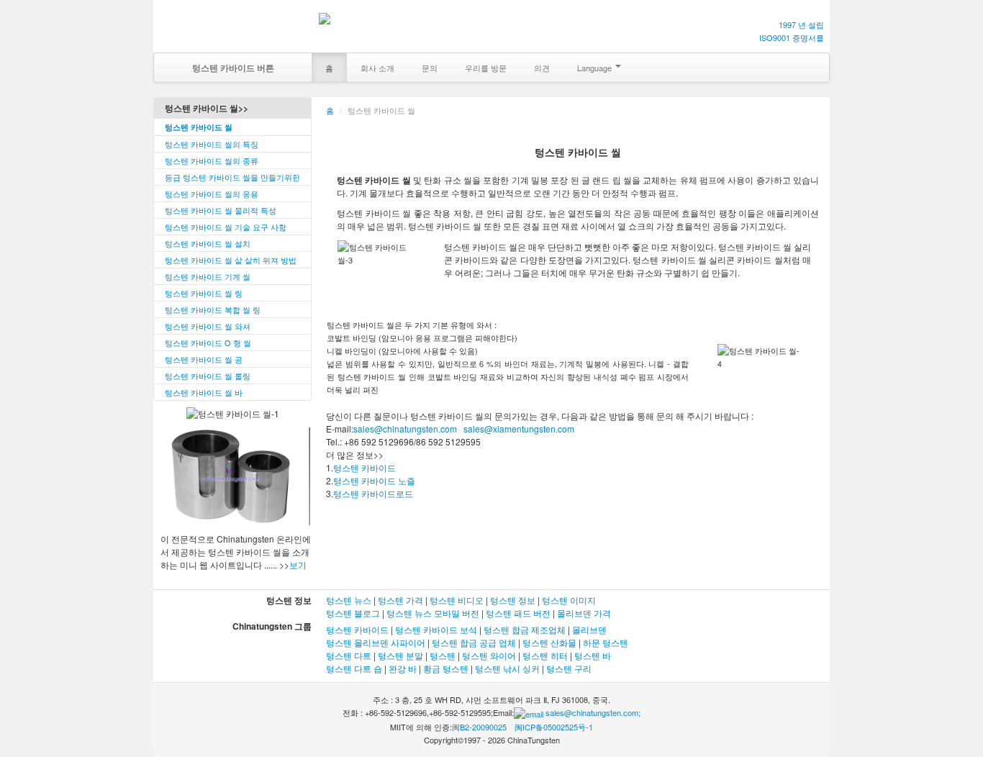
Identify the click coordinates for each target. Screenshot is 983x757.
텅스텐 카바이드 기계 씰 (207, 276)
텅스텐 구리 (569, 668)
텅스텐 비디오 (457, 600)
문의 (430, 67)
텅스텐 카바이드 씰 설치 (207, 243)
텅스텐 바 (592, 655)
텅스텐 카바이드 (364, 467)
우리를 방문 (486, 67)
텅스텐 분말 (400, 655)
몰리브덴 (589, 629)
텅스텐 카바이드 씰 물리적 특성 (220, 210)
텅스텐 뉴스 (348, 600)
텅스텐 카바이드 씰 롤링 (207, 375)
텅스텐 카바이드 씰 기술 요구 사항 (225, 226)
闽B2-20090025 (479, 727)
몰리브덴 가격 (584, 613)
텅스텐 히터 (545, 655)
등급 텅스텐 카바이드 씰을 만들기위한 (232, 177)
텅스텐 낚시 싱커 (507, 668)
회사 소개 (377, 67)
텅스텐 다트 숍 (355, 668)
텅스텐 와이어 (489, 655)
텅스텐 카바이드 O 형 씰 (208, 342)
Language (595, 67)
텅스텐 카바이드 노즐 (374, 480)
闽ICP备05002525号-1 (554, 727)
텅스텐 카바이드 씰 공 (204, 359)
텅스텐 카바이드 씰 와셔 (207, 326)
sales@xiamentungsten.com (517, 428)
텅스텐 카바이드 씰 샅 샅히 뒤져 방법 (230, 260)
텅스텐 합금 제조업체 (525, 629)
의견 (542, 67)
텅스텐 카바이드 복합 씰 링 (213, 309)
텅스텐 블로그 (353, 613)
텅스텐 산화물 (549, 642)
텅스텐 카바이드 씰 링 (204, 293)
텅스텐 (443, 655)
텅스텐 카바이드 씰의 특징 (211, 144)
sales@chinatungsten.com (405, 428)
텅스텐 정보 (512, 600)
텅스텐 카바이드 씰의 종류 (211, 160)
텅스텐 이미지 (569, 600)
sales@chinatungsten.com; (591, 712)
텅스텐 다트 (348, 655)
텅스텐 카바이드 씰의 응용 (211, 193)
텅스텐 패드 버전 (518, 613)
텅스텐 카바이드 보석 (436, 629)
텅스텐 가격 (400, 600)
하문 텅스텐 (605, 642)
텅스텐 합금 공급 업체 (474, 642)
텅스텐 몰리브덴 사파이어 (375, 642)
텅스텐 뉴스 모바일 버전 (432, 613)
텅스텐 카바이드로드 (373, 493)
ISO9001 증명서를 (791, 37)
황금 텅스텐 (445, 668)
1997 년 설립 (801, 24)
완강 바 (403, 668)
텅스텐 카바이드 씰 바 (204, 392)
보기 (298, 564)
